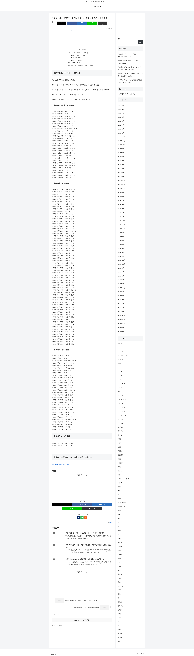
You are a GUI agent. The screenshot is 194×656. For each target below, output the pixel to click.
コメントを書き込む (82, 620)
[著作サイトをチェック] (78, 517)
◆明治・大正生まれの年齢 (78, 55)
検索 (119, 39)
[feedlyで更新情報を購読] (82, 517)
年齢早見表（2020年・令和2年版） (78, 53)
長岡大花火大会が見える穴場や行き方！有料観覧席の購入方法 (130, 55)
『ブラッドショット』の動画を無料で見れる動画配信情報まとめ (130, 81)
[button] (102, 23)
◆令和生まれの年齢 (74, 62)
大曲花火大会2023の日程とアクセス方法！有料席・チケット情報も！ (129, 68)
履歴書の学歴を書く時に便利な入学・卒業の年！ (82, 65)
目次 (79, 49)
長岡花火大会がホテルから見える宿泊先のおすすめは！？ (130, 62)
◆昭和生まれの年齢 (76, 57)
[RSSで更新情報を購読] (85, 517)
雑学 (54, 471)
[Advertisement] (82, 486)
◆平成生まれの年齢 (76, 60)
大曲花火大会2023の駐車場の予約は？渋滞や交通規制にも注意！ (130, 75)
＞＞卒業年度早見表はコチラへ (61, 464)
